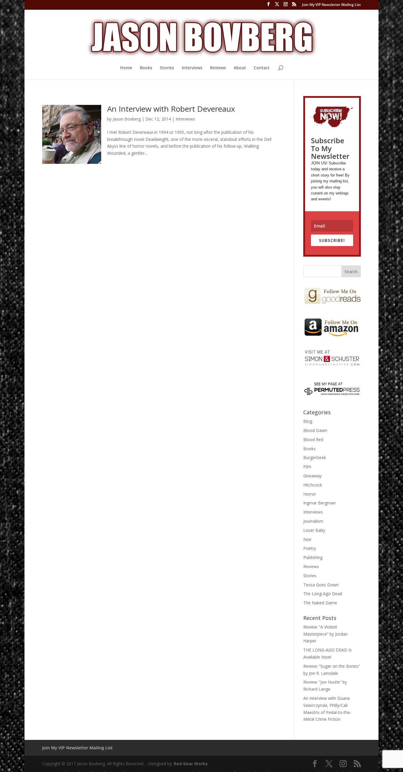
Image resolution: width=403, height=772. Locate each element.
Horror (309, 494)
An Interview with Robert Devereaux (171, 108)
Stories (167, 68)
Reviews (218, 68)
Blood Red (313, 439)
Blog (307, 421)
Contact (262, 68)
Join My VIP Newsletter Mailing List (331, 5)
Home (126, 68)
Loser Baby (314, 530)
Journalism (313, 521)
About (240, 68)
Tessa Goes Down (321, 585)
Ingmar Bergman (319, 503)
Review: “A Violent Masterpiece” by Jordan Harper (325, 634)
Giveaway (312, 476)
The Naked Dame (320, 603)
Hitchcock (312, 485)
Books (146, 68)
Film (307, 466)
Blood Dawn (315, 430)
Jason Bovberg (127, 119)
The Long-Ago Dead (322, 593)
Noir (307, 539)
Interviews (192, 68)
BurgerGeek (314, 457)
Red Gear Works (191, 763)
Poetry (309, 548)
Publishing (312, 557)
